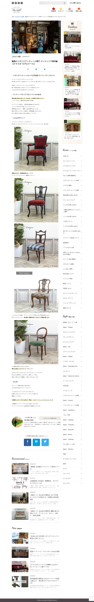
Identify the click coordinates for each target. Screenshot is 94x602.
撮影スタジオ (67, 308)
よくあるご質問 (67, 269)
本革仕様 (65, 385)
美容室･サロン (67, 288)
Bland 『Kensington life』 (70, 366)
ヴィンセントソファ (69, 161)
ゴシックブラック (68, 337)
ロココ (65, 468)
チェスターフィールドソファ (71, 170)
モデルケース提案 (16, 56)
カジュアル (66, 483)
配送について (67, 283)
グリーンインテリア (69, 351)
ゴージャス (66, 473)
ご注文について (67, 221)
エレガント (66, 371)
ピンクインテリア (68, 342)
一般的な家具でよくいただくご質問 (71, 210)
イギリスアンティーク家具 (71, 180)
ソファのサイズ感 (68, 247)
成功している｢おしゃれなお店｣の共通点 (71, 253)
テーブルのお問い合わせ (70, 226)
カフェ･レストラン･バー (70, 293)
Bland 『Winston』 (68, 449)
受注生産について (68, 274)
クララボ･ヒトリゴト (69, 166)
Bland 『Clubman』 (69, 439)
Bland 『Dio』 (67, 347)
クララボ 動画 (67, 185)
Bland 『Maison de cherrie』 (71, 376)
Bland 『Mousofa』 (69, 429)
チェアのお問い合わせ (69, 205)
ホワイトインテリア (69, 332)
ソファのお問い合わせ (69, 216)
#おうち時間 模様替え (69, 175)
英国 (64, 454)
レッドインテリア (68, 381)
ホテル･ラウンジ (68, 298)
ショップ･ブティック (69, 303)
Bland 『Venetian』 (69, 420)
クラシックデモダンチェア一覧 (45, 400)
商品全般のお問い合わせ (70, 195)
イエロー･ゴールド (68, 361)
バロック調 (66, 415)
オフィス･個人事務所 (69, 259)
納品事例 (65, 242)
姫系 (64, 463)
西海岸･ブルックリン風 (70, 322)
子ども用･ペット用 (68, 444)
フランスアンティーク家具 (71, 190)
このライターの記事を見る (50, 418)
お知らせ (65, 156)
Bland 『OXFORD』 (69, 425)
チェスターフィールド (69, 459)
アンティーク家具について (71, 238)
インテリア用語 (67, 278)
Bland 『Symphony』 (69, 410)
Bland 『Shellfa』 (68, 356)
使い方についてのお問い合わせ (71, 232)
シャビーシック (67, 390)
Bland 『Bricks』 (68, 434)
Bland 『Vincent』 (68, 400)
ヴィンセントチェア (69, 200)
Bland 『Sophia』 (68, 327)
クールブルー (67, 478)
